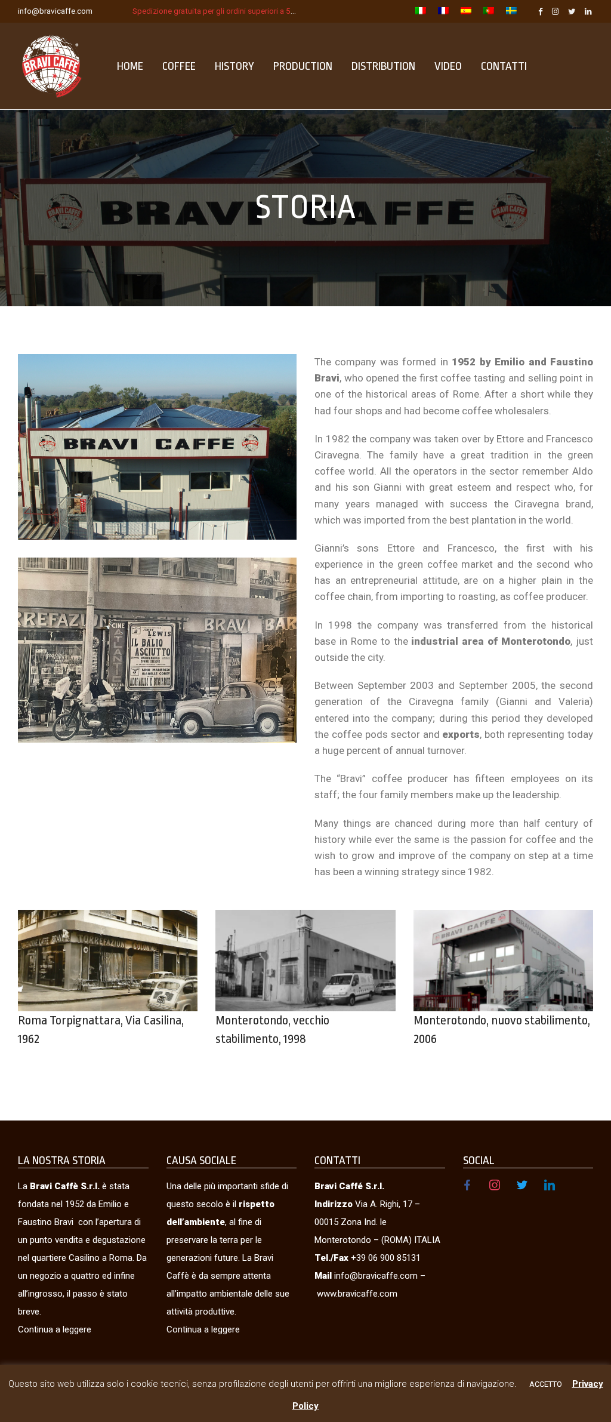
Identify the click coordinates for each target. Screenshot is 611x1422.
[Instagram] (555, 11)
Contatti (504, 66)
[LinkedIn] (589, 11)
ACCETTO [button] (545, 1384)
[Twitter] (572, 11)
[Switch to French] (443, 12)
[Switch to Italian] (420, 12)
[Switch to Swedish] (508, 12)
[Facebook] (540, 11)
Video (448, 66)
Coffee (179, 66)
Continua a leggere (54, 1329)
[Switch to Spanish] (466, 12)
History (234, 66)
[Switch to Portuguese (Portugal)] (488, 12)
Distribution (383, 66)
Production (302, 66)
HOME (130, 66)
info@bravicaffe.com (55, 11)
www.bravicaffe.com (357, 1293)
